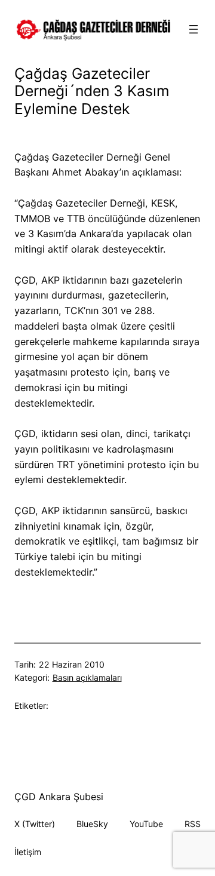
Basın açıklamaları (87, 677)
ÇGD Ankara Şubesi (58, 797)
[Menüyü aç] (193, 29)
